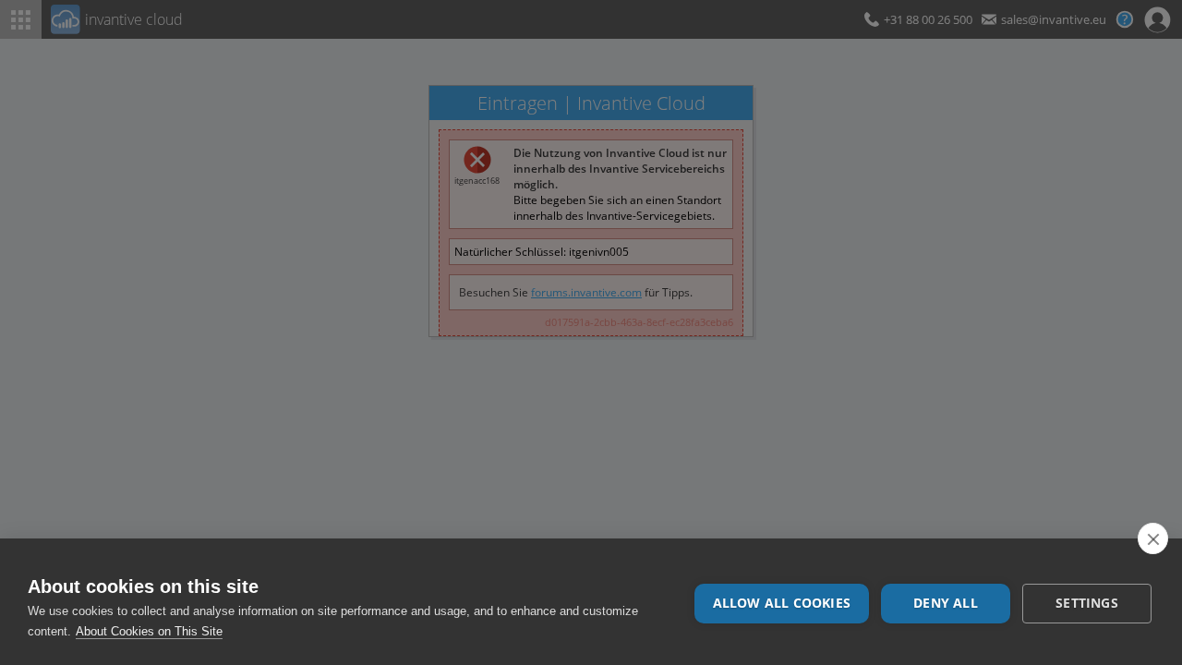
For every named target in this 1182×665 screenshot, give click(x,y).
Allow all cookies (781, 603)
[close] (1153, 538)
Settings (1086, 603)
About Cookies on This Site (149, 631)
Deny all (945, 603)
